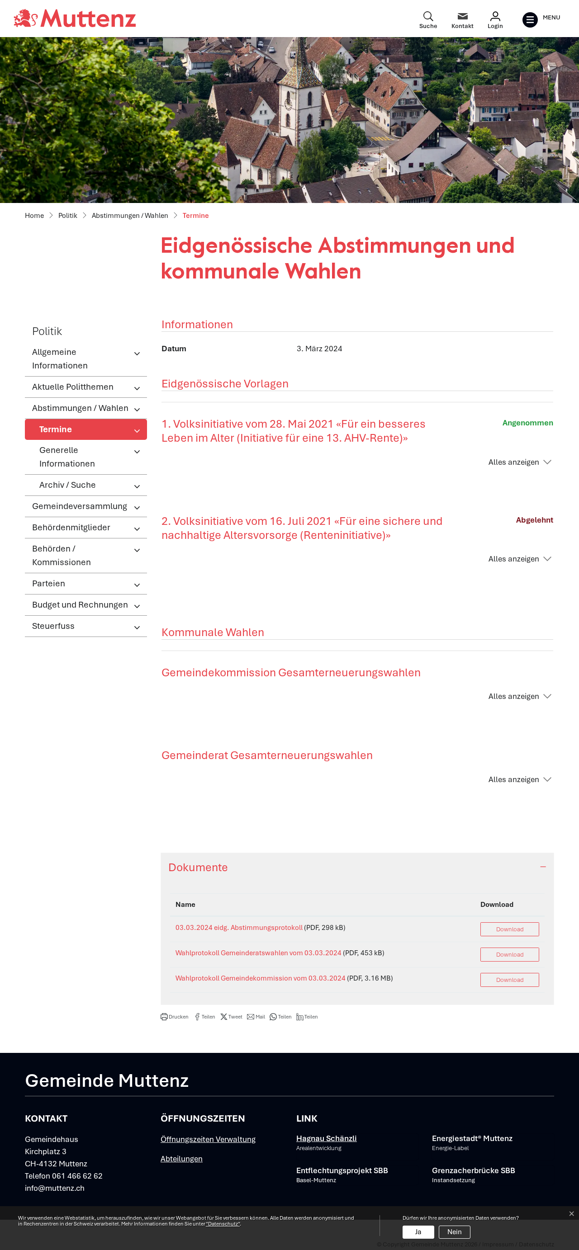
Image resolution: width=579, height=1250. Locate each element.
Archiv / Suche (67, 485)
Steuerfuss (53, 626)
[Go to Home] (34, 216)
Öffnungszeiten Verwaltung (208, 1139)
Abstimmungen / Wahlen (80, 408)
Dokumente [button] (198, 867)
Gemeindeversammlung (79, 506)
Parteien (48, 583)
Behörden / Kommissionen (61, 555)
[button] (175, 1016)
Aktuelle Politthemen (73, 386)
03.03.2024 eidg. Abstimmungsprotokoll (239, 927)
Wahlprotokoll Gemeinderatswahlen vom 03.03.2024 (259, 953)
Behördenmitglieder (71, 527)
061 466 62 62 (77, 1176)
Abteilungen (182, 1159)
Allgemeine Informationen (60, 358)
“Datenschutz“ (223, 1224)
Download (496, 904)
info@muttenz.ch (55, 1188)
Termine (69, 432)
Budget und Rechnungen (80, 604)
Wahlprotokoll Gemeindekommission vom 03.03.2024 (261, 978)
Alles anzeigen (514, 462)
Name (185, 904)
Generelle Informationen (67, 456)
